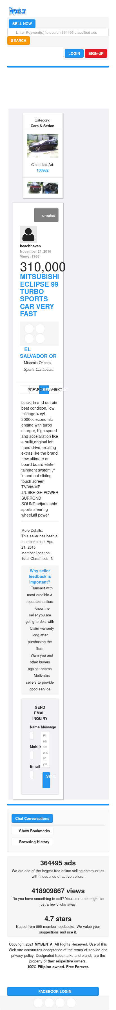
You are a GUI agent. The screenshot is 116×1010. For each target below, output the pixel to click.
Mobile (32, 746)
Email (32, 766)
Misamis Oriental (38, 362)
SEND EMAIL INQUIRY (40, 712)
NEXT (55, 389)
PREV (28, 389)
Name (32, 727)
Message (45, 727)
